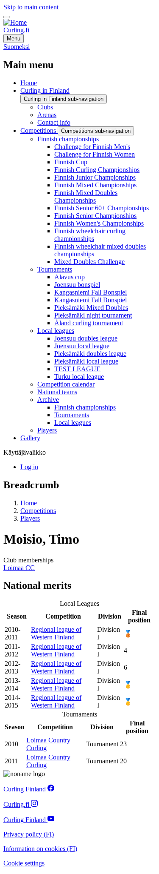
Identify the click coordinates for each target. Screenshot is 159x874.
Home (28, 503)
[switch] (6, 17)
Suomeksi (16, 46)
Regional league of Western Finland (56, 633)
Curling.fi (16, 30)
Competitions (38, 510)
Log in (29, 466)
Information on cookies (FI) (40, 848)
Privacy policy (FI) (28, 834)
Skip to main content (31, 7)
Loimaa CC (19, 567)
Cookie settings (24, 863)
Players (30, 518)
